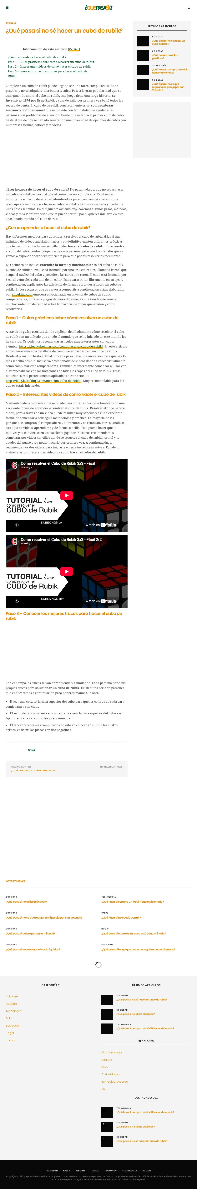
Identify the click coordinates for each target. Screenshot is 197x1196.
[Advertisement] (67, 158)
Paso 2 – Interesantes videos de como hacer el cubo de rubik (49, 66)
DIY (103, 1089)
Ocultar (74, 49)
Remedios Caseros (114, 1082)
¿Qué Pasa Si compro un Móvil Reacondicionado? (169, 71)
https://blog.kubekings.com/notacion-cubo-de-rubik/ (43, 381)
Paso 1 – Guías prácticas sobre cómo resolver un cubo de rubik (51, 62)
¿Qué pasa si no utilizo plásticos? (33, 770)
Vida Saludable (111, 1052)
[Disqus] (67, 831)
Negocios (110, 1170)
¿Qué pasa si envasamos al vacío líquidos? (33, 949)
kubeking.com (22, 294)
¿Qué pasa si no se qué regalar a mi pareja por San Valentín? (168, 87)
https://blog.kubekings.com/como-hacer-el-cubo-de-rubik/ (61, 346)
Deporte (11, 1004)
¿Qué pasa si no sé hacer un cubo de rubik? (168, 42)
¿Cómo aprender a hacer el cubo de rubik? (37, 57)
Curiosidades (110, 1074)
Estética (106, 1060)
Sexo (104, 1067)
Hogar (105, 929)
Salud (105, 913)
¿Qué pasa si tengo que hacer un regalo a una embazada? (138, 949)
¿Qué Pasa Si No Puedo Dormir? (121, 917)
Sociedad (11, 23)
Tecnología (159, 66)
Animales (12, 996)
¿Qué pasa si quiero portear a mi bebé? (30, 933)
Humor (10, 1040)
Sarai (31, 750)
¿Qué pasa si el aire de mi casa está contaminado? (133, 933)
